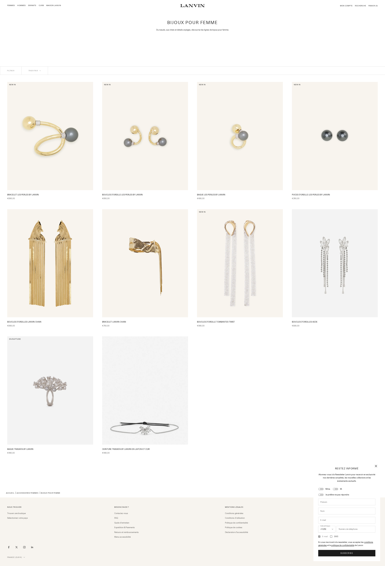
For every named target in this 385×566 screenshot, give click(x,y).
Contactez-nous (121, 513)
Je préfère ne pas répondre (337, 494)
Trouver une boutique (16, 513)
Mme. (327, 489)
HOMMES (21, 5)
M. (341, 489)
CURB (41, 5)
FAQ (116, 518)
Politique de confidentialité (236, 523)
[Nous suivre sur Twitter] (16, 547)
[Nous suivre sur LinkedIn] (32, 547)
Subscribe (346, 553)
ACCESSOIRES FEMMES (28, 493)
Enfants (32, 5)
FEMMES (11, 5)
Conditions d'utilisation (235, 518)
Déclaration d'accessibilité (236, 532)
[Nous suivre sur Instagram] (24, 547)
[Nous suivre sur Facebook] (8, 547)
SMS (336, 536)
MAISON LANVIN (53, 5)
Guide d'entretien (121, 523)
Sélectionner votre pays (17, 518)
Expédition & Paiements (124, 527)
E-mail (325, 536)
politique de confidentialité (342, 545)
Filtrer (10, 71)
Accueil (10, 493)
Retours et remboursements (126, 532)
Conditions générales (234, 513)
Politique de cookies (233, 527)
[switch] (321, 489)
